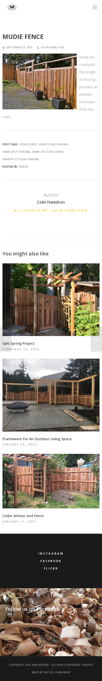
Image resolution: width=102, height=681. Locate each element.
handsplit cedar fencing (20, 159)
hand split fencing (16, 152)
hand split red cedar (47, 152)
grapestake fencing (53, 144)
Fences (23, 166)
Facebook (50, 561)
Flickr (51, 568)
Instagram (51, 553)
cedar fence (28, 144)
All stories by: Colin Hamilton (51, 210)
